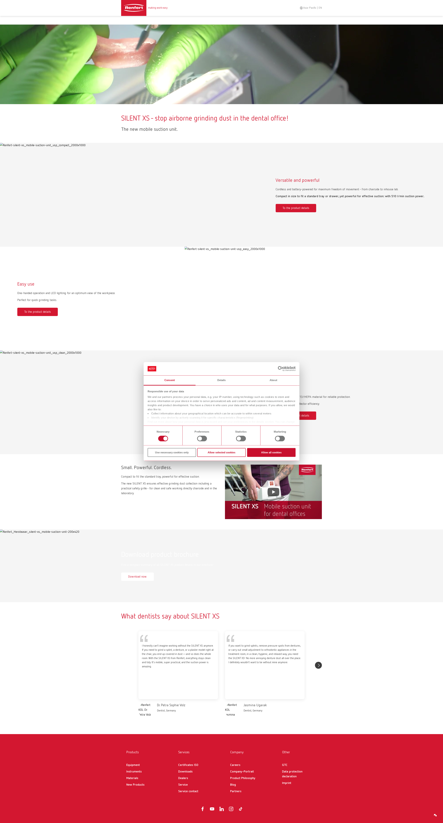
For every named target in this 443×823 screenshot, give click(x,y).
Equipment (133, 765)
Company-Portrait (242, 771)
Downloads (185, 771)
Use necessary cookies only (172, 452)
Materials (132, 778)
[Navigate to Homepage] (144, 8)
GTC (284, 765)
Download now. (137, 576)
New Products (135, 784)
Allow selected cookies (221, 452)
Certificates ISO (188, 765)
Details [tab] (221, 380)
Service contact (188, 791)
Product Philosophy (242, 778)
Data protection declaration (292, 774)
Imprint (286, 783)
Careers (235, 765)
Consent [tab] (169, 380)
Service (183, 784)
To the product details (296, 208)
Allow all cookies (271, 452)
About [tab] (273, 380)
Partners (235, 791)
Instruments (134, 771)
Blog (233, 784)
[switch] (202, 438)
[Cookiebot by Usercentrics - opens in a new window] (280, 368)
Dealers (183, 778)
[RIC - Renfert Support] (435, 815)
